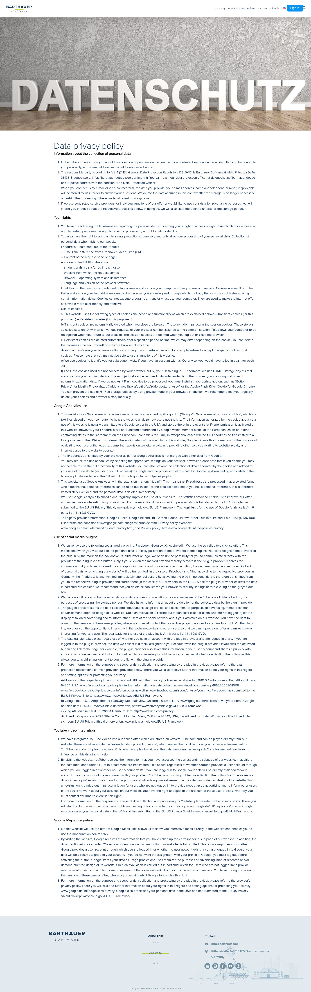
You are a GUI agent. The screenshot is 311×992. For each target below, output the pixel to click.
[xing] (215, 966)
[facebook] (223, 966)
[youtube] (231, 966)
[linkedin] (207, 966)
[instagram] (238, 966)
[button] (304, 7)
